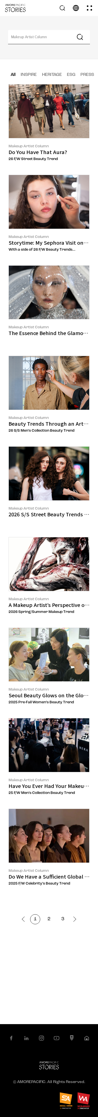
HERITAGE (52, 75)
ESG (71, 75)
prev (24, 919)
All (13, 75)
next (73, 919)
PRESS (87, 75)
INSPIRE (29, 75)
